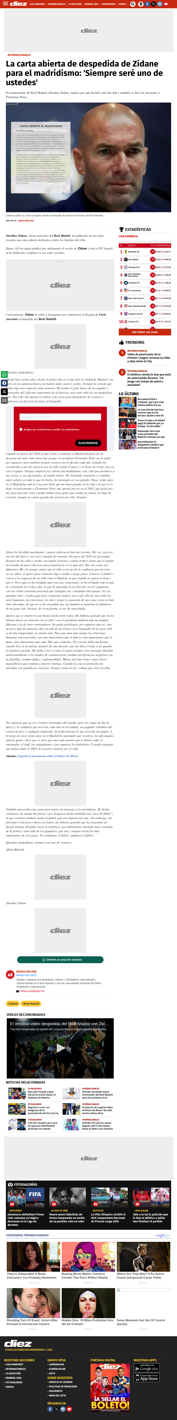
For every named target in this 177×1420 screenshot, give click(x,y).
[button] (4, 374)
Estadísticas (138, 229)
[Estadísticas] (141, 4)
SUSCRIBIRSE (88, 443)
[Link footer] (18, 1343)
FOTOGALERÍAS (25, 1184)
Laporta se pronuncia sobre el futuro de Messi (48, 756)
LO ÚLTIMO (129, 394)
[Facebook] (50, 1409)
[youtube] (69, 1409)
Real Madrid (31, 1003)
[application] (60, 1048)
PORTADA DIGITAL (103, 1360)
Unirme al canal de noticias (64, 959)
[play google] (153, 1367)
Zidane (13, 1003)
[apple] (153, 1377)
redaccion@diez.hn (32, 991)
